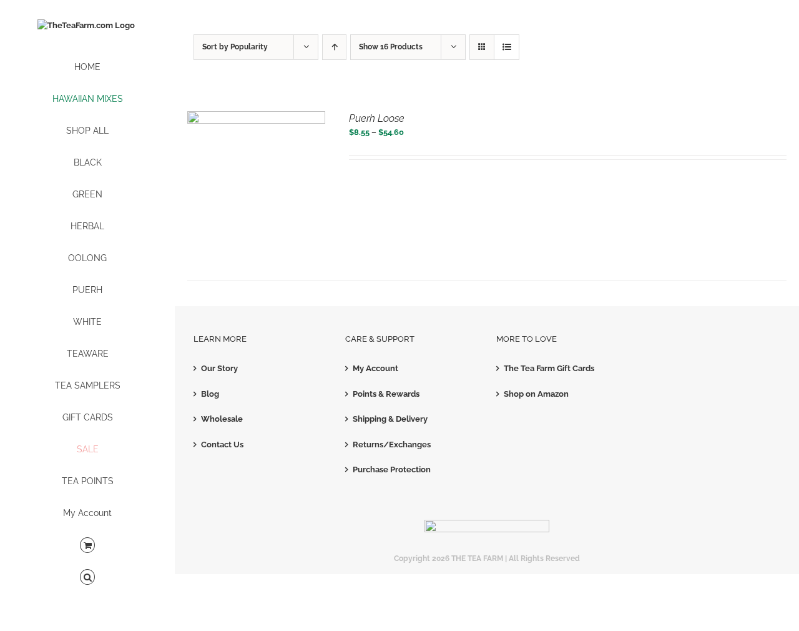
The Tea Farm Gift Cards (549, 368)
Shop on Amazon (536, 394)
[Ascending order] (334, 47)
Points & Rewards (386, 394)
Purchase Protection (392, 469)
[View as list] (506, 47)
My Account (375, 368)
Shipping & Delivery (390, 419)
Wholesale (222, 419)
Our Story (219, 368)
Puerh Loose (376, 118)
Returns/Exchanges (392, 444)
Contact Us (222, 444)
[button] (87, 578)
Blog (210, 394)
